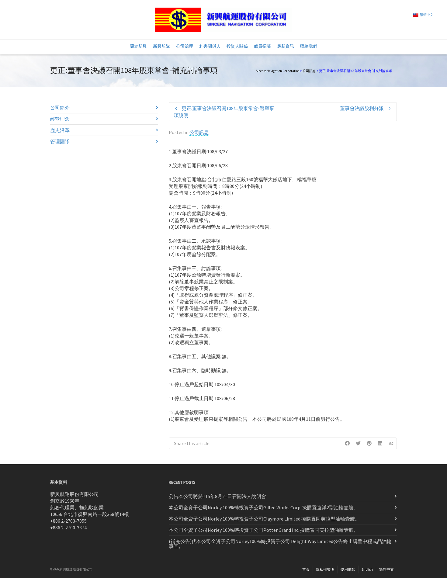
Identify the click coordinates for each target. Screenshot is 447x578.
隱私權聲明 (325, 569)
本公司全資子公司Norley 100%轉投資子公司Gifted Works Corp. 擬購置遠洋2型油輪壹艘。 (263, 507)
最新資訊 (285, 46)
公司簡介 (60, 108)
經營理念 (60, 119)
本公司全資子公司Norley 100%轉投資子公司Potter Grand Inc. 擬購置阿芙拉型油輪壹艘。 (264, 530)
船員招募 (262, 46)
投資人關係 (237, 46)
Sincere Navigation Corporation (278, 71)
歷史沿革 (60, 130)
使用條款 (348, 569)
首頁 (306, 569)
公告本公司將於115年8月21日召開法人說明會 (217, 496)
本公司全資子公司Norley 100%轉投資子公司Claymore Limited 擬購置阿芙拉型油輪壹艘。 (264, 519)
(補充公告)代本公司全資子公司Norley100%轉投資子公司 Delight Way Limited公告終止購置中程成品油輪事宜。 (280, 543)
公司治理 (184, 46)
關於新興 (138, 46)
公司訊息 (309, 71)
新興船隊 (161, 46)
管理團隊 (60, 141)
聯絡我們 (308, 46)
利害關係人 (209, 46)
